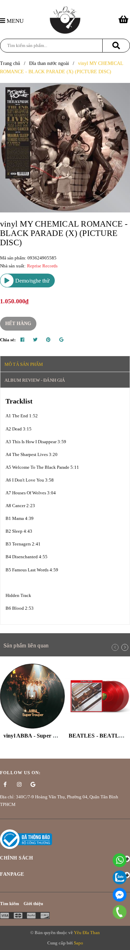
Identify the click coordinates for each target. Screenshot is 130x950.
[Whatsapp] (120, 860)
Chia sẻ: (8, 339)
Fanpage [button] (12, 874)
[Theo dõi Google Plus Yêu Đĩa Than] (33, 784)
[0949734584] (120, 912)
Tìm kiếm (9, 903)
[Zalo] (120, 877)
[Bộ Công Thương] (26, 838)
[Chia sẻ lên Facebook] (22, 340)
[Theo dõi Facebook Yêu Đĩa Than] (5, 784)
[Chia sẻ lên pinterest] (48, 340)
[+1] (61, 340)
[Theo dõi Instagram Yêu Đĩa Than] (19, 784)
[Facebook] (120, 895)
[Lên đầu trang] (121, 941)
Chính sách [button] (16, 858)
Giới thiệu (33, 903)
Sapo (78, 943)
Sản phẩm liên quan (26, 645)
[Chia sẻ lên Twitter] (35, 340)
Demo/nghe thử (32, 281)
